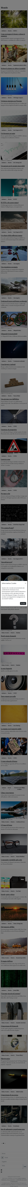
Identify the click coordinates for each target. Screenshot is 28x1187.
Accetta (23, 603)
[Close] (25, 583)
